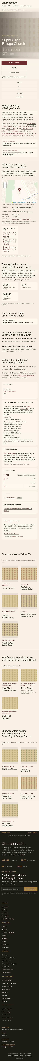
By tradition (5, 913)
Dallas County (10, 128)
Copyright (15, 1055)
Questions (19, 97)
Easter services (6, 973)
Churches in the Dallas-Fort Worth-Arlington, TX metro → (18, 510)
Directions (14, 73)
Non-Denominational (15, 10)
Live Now (4, 955)
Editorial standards (7, 1018)
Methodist (4, 938)
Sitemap (4, 1001)
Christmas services (8, 970)
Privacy (21, 1055)
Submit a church (7, 1009)
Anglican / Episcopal (8, 932)
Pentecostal (5, 947)
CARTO (34, 202)
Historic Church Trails (8, 958)
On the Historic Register (9, 964)
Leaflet (14, 202)
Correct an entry (6, 1015)
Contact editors (6, 1021)
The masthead (6, 989)
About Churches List (8, 980)
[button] (19, 190)
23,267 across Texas (24, 126)
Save (14, 68)
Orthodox (4, 929)
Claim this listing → (11, 534)
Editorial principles (7, 986)
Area (19, 89)
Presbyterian (5, 944)
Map (19, 86)
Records (20, 93)
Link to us (4, 995)
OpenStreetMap (21, 202)
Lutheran (4, 935)
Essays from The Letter (9, 983)
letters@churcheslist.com (8, 1047)
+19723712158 (10, 498)
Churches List (5, 10)
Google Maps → (26, 219)
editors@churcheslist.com (26, 375)
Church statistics (7, 967)
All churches (5, 907)
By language (5, 916)
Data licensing (6, 998)
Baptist (4, 941)
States (9, 6)
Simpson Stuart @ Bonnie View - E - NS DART (8, 242)
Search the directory (8, 919)
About (29, 6)
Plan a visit (14, 63)
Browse (4, 6)
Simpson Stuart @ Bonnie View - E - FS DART (8, 249)
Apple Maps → (16, 219)
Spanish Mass (6, 961)
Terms (9, 1055)
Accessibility (28, 1055)
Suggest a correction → (18, 536)
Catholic (4, 926)
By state (4, 910)
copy (12, 54)
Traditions (15, 6)
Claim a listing (6, 1012)
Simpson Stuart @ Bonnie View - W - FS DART (8, 235)
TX (23, 10)
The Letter (23, 6)
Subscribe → (30, 889)
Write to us (5, 992)
